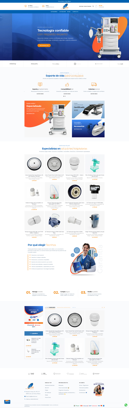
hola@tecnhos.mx (50, 7)
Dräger (88, 235)
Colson (30, 179)
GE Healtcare (93, 205)
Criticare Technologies (52, 206)
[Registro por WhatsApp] (126, 405)
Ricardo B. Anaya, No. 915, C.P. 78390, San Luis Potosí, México (33, 392)
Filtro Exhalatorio (94, 177)
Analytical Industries (29, 206)
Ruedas (33, 179)
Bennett (89, 177)
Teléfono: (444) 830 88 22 (32, 399)
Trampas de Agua (78, 179)
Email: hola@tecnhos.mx (31, 396)
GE (103, 204)
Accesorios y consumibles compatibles (34, 177)
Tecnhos (38, 179)
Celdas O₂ (34, 208)
